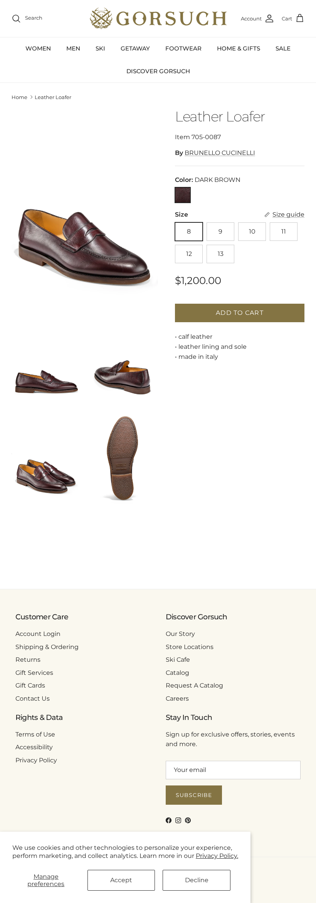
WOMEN (38, 48)
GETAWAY (135, 48)
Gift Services (34, 672)
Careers (177, 698)
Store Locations (189, 647)
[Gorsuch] (158, 18)
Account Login (38, 633)
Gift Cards (30, 685)
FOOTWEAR (183, 48)
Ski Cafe (178, 659)
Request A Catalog (194, 685)
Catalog (177, 672)
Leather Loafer (53, 97)
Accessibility (34, 747)
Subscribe (194, 795)
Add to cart (240, 312)
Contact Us (32, 698)
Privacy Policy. (217, 855)
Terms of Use (35, 734)
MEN (73, 48)
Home (19, 97)
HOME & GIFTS (238, 48)
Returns (27, 659)
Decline (196, 880)
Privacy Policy (36, 760)
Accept (121, 880)
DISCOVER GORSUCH (158, 71)
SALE (283, 48)
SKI (100, 48)
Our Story (180, 633)
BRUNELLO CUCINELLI (220, 152)
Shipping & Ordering (47, 647)
